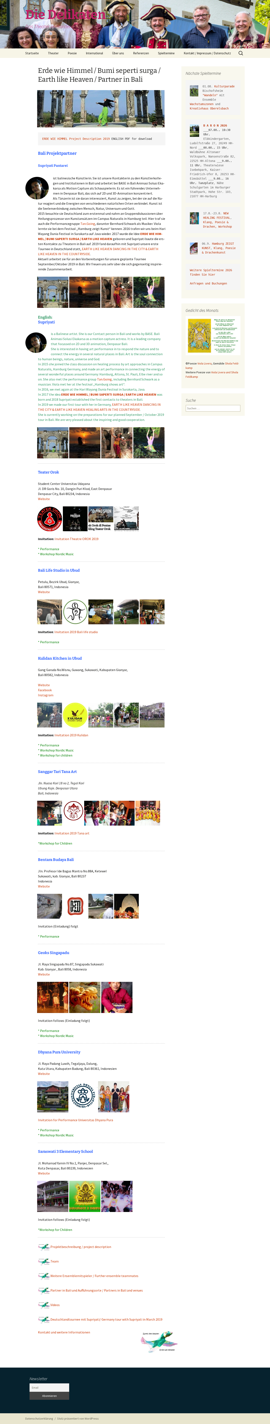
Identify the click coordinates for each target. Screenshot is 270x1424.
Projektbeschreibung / (80, 1247)
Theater (53, 53)
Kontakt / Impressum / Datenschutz (207, 53)
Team (54, 1261)
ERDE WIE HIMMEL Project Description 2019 (76, 138)
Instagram (45, 695)
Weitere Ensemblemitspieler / (94, 1276)
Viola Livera (204, 363)
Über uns (118, 53)
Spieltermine (166, 53)
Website (44, 499)
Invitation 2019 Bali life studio (76, 632)
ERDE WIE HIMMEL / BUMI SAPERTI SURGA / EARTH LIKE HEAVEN (108, 394)
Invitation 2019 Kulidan (71, 735)
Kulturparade (224, 86)
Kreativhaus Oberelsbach (209, 108)
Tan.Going (87, 224)
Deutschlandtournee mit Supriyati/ (106, 1319)
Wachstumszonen (201, 104)
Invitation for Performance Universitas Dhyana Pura (75, 1120)
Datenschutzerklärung (39, 1418)
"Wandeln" (210, 95)
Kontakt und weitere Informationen (64, 1332)
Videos (55, 1305)
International (94, 53)
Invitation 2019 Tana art (72, 833)
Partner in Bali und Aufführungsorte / (96, 1290)
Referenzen (141, 53)
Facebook (45, 690)
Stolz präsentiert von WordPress (78, 1418)
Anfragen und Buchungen (209, 283)
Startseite (32, 53)
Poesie (72, 53)
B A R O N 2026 (215, 125)
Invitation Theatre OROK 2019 (76, 539)
